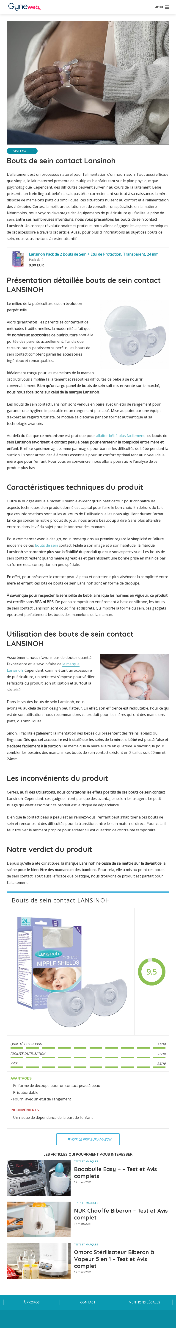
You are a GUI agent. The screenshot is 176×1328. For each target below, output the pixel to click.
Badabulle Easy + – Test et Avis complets (115, 1172)
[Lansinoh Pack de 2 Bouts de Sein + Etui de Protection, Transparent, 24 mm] (18, 259)
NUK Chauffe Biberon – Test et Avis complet (121, 1214)
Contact (88, 1302)
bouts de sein (46, 545)
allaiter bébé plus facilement (120, 435)
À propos (32, 1302)
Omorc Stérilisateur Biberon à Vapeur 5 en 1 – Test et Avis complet (114, 1259)
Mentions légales (144, 1302)
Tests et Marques (22, 151)
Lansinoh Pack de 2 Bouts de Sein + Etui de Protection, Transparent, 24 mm (93, 254)
